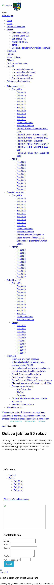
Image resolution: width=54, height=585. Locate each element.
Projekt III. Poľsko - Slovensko (30, 140)
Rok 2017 (21, 119)
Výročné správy (24, 389)
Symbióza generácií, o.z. (23, 78)
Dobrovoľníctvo (13, 56)
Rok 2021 (21, 107)
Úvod (9, 20)
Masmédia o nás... (20, 41)
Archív (11, 478)
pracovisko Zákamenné (22, 69)
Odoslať (9, 564)
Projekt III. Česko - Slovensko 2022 (32, 137)
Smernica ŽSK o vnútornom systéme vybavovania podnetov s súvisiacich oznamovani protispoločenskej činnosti (23, 415)
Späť (4, 425)
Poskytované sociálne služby (25, 377)
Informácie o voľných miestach (25, 358)
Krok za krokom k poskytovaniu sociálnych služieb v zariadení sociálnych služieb (31, 369)
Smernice (21, 395)
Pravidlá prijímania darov (23, 404)
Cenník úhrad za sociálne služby (26, 374)
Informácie (11, 50)
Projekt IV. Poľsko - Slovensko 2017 (33, 143)
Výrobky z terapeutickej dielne (30, 234)
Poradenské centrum (16, 26)
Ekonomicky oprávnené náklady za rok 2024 (31, 383)
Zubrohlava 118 (19, 38)
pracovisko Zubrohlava (22, 75)
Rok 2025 (21, 95)
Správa (7, 556)
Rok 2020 (21, 110)
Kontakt (10, 66)
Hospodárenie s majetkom (37, 418)
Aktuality (11, 59)
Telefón (7, 548)
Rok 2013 (18, 490)
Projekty (10, 53)
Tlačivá (20, 392)
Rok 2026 (21, 92)
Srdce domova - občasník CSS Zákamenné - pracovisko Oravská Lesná (32, 240)
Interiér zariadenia (25, 122)
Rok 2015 (18, 484)
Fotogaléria (17, 89)
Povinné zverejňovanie (17, 62)
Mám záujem (7, 15)
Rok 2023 (21, 101)
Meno (6, 540)
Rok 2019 (21, 113)
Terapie (15, 44)
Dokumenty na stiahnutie (23, 386)
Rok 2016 (18, 481)
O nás (9, 23)
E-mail (7, 544)
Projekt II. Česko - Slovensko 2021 (32, 134)
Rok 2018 (21, 116)
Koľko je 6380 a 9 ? (11, 559)
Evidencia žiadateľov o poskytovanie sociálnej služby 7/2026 (28, 363)
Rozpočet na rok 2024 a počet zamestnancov (32, 380)
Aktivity (10, 29)
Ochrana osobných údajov (18, 81)
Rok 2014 (18, 487)
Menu (4, 12)
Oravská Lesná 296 (20, 35)
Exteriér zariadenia (25, 125)
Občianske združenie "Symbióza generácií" (31, 47)
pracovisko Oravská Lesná (24, 72)
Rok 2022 (21, 104)
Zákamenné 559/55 (20, 32)
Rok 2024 (21, 98)
